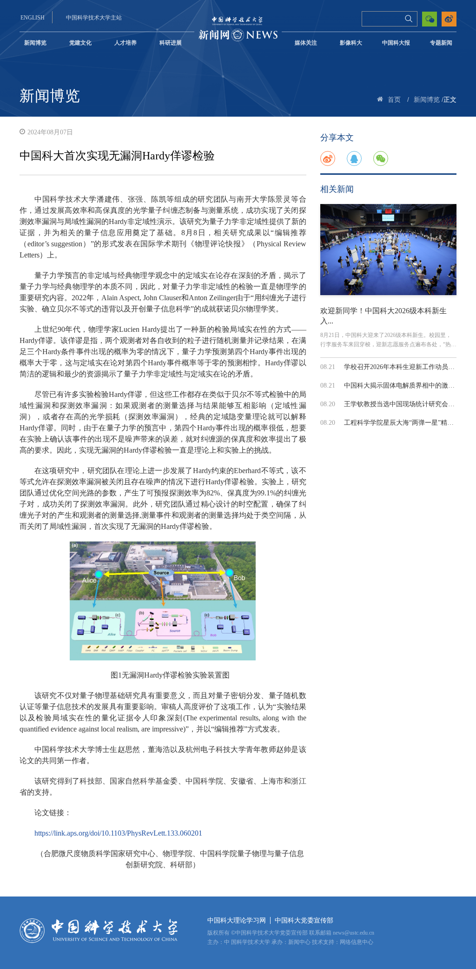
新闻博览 (35, 43)
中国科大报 (396, 43)
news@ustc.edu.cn (353, 932)
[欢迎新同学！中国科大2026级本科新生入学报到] (388, 249)
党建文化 (80, 43)
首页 (394, 99)
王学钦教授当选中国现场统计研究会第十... (405, 404)
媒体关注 (306, 43)
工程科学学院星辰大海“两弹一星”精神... (401, 422)
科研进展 (170, 43)
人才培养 (125, 43)
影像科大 (351, 43)
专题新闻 (441, 43)
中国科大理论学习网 (236, 920)
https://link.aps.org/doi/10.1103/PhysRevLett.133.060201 (118, 833)
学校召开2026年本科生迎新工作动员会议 (402, 366)
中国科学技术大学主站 (94, 17)
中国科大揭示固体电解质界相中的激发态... (405, 385)
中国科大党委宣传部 (304, 920)
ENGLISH (32, 17)
